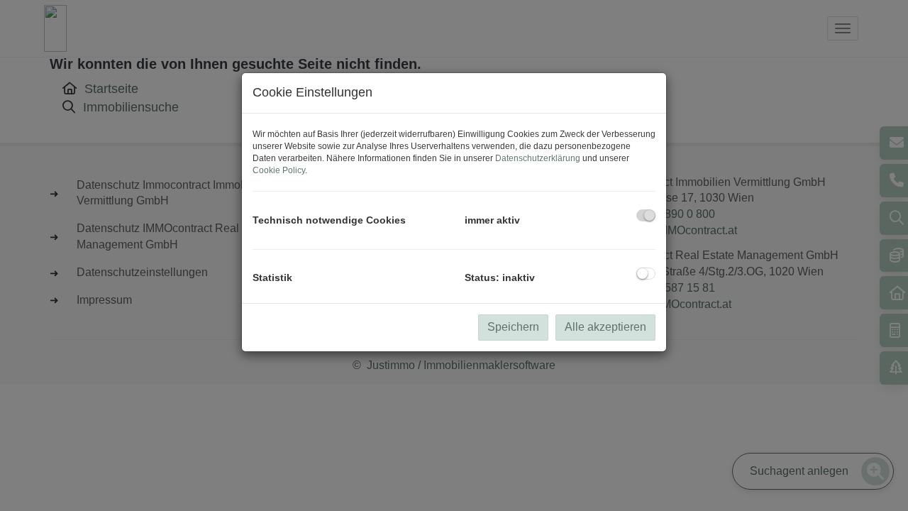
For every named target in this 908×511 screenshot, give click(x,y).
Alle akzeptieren (605, 327)
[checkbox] (645, 215)
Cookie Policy (279, 170)
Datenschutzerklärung (537, 158)
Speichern (513, 327)
